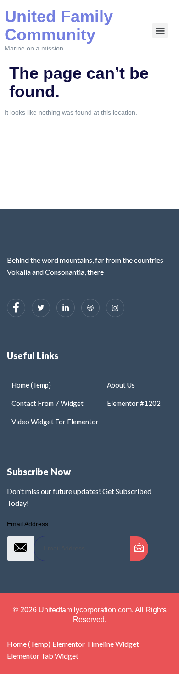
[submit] (139, 548)
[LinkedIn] (65, 308)
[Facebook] (16, 308)
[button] (160, 30)
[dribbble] (90, 308)
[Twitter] (41, 308)
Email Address (27, 524)
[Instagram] (115, 308)
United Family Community (59, 25)
